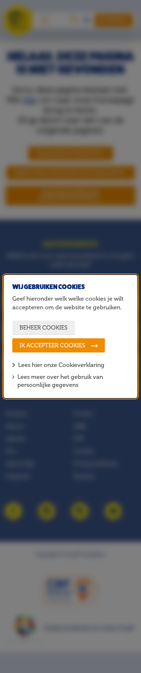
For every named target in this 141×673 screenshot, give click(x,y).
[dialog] (71, 336)
